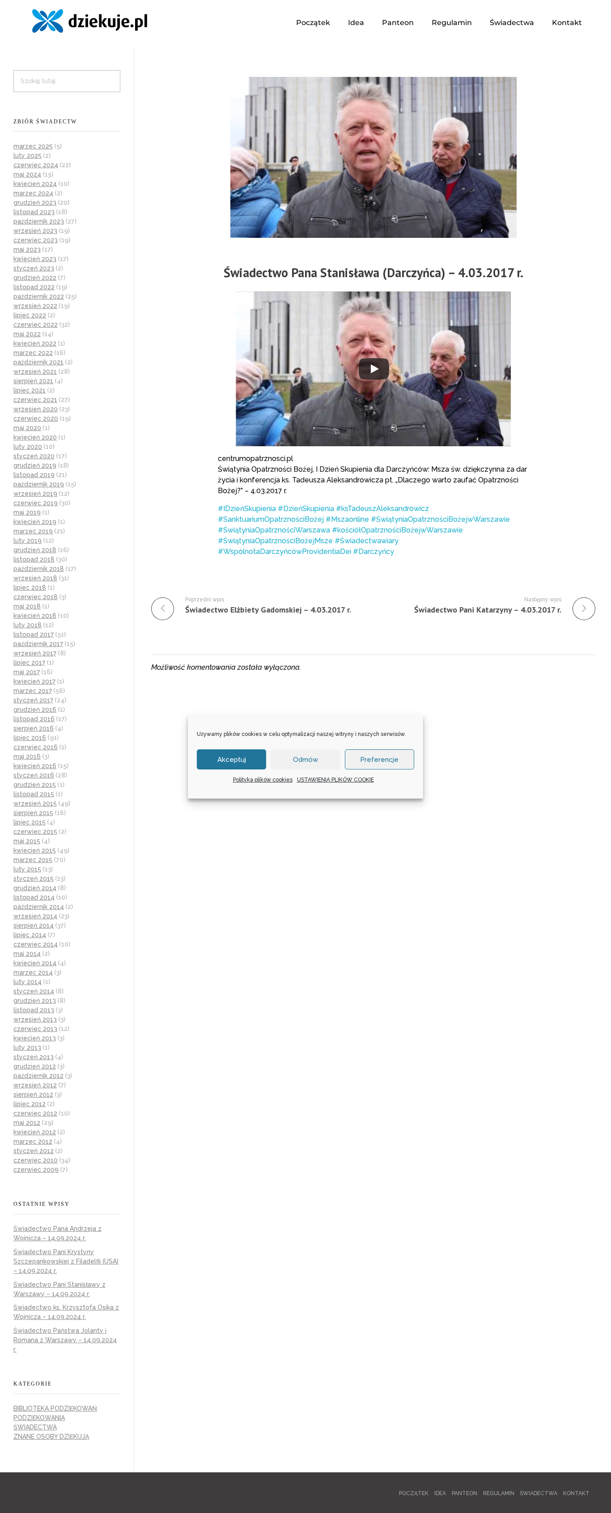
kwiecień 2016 (34, 765)
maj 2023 (27, 249)
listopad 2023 (34, 212)
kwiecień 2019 (34, 521)
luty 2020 (27, 446)
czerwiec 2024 (35, 165)
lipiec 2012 (29, 1103)
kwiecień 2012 (34, 1132)
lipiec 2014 (29, 934)
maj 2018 (27, 606)
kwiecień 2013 (34, 1038)
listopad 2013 (33, 1010)
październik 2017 (38, 643)
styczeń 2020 (34, 456)
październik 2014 (38, 906)
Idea (356, 22)
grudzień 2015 (34, 784)
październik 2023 (38, 221)
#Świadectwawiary (367, 541)
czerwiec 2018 (35, 596)
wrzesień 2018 (35, 578)
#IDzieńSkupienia (247, 508)
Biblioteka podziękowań (55, 1408)
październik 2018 (38, 568)
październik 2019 (38, 484)
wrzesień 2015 (35, 803)
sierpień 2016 (33, 728)
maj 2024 (27, 174)
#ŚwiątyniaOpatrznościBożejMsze (275, 541)
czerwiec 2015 (35, 831)
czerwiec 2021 (35, 399)
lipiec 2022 (29, 315)
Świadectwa (512, 22)
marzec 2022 (33, 352)
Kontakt (567, 22)
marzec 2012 (32, 1141)
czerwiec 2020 (35, 418)
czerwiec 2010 (35, 1160)
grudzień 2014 (34, 888)
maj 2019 (27, 512)
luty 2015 (27, 869)
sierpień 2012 (33, 1094)
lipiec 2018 (29, 587)
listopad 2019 (34, 474)
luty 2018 (27, 625)
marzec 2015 (32, 859)
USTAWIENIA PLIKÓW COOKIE (335, 780)
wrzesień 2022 (35, 305)
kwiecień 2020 (35, 437)
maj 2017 (26, 672)
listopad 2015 (33, 794)
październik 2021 (38, 362)
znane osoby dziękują (51, 1436)
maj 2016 (27, 756)
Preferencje (379, 760)
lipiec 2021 (29, 390)
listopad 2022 (34, 287)
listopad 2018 (34, 559)
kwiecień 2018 (34, 615)
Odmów (305, 760)
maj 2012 (26, 1122)
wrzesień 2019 (35, 493)
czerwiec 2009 (36, 1169)
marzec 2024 (33, 193)
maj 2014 (27, 953)
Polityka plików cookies (263, 780)
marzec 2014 (33, 972)
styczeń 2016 (33, 775)
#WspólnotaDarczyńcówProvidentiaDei (284, 551)
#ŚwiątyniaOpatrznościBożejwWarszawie (440, 519)
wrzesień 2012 (35, 1085)
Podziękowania (39, 1417)
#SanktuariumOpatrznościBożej (271, 519)
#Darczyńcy (373, 551)
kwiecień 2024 (35, 183)
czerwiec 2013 (35, 1028)
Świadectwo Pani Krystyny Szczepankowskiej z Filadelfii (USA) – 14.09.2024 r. (66, 1261)
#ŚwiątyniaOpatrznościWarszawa (274, 530)
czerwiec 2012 (35, 1113)
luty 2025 (27, 155)
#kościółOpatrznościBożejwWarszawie (397, 530)
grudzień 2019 (34, 465)
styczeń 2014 (33, 991)
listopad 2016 (34, 719)
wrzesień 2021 (35, 371)
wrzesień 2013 (35, 1019)
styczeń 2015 (33, 878)
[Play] (374, 369)
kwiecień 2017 (34, 681)
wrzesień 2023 (35, 230)
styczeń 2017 (33, 700)
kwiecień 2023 (34, 258)
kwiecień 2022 (34, 343)
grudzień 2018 (34, 550)
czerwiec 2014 (35, 944)
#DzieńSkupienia (306, 508)
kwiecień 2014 (34, 963)
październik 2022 (38, 296)
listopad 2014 (34, 897)
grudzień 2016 (34, 709)
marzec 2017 (32, 690)
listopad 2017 (33, 634)
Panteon (398, 22)
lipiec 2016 (29, 737)
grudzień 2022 (34, 277)
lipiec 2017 (29, 662)
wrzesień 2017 (34, 653)
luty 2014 (27, 981)
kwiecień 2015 (34, 850)
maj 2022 (27, 334)
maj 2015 (26, 841)
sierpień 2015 (33, 812)
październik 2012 (38, 1075)
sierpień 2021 (33, 381)
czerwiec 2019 (35, 503)
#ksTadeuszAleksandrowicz (382, 508)
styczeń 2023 (33, 268)
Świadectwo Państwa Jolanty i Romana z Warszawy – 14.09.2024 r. (65, 1340)
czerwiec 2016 (35, 747)
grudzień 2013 (34, 1000)
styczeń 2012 (33, 1150)
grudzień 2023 (34, 202)
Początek (313, 22)
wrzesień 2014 (35, 916)
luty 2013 (27, 1047)
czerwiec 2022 (35, 324)
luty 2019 (27, 540)
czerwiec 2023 (35, 240)
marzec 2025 (33, 146)
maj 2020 (27, 427)
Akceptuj (231, 760)
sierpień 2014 (33, 925)
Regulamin (452, 22)
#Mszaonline (347, 519)
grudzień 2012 (34, 1066)
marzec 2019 (33, 531)
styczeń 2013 (33, 1057)
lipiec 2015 (29, 822)
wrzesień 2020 (35, 409)
